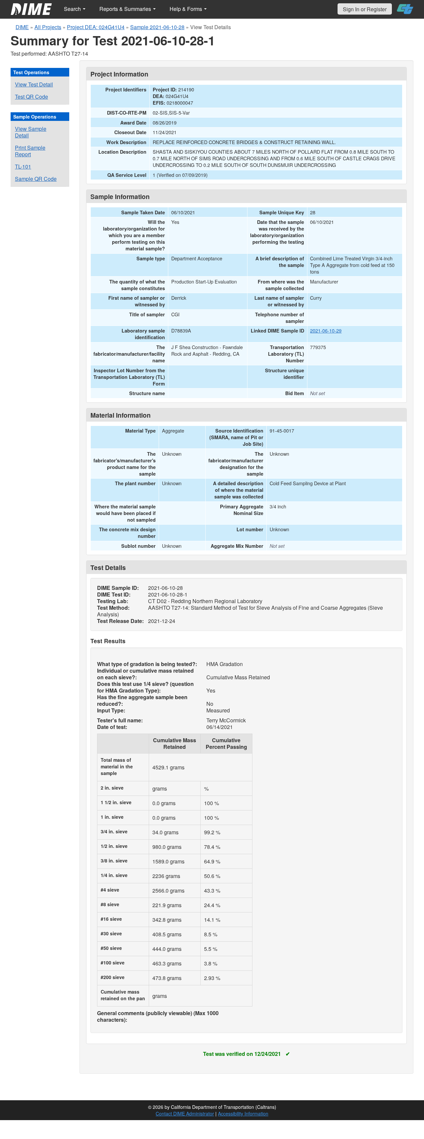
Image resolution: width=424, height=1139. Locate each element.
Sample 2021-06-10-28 (157, 27)
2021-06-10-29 (326, 330)
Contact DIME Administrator (185, 1113)
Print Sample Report (30, 151)
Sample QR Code (36, 178)
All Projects (47, 27)
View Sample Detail (30, 132)
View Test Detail (34, 84)
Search (73, 9)
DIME (22, 27)
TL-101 (23, 166)
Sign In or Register (365, 9)
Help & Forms (186, 9)
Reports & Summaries (125, 9)
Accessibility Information (243, 1113)
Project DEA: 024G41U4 (96, 27)
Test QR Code (31, 96)
